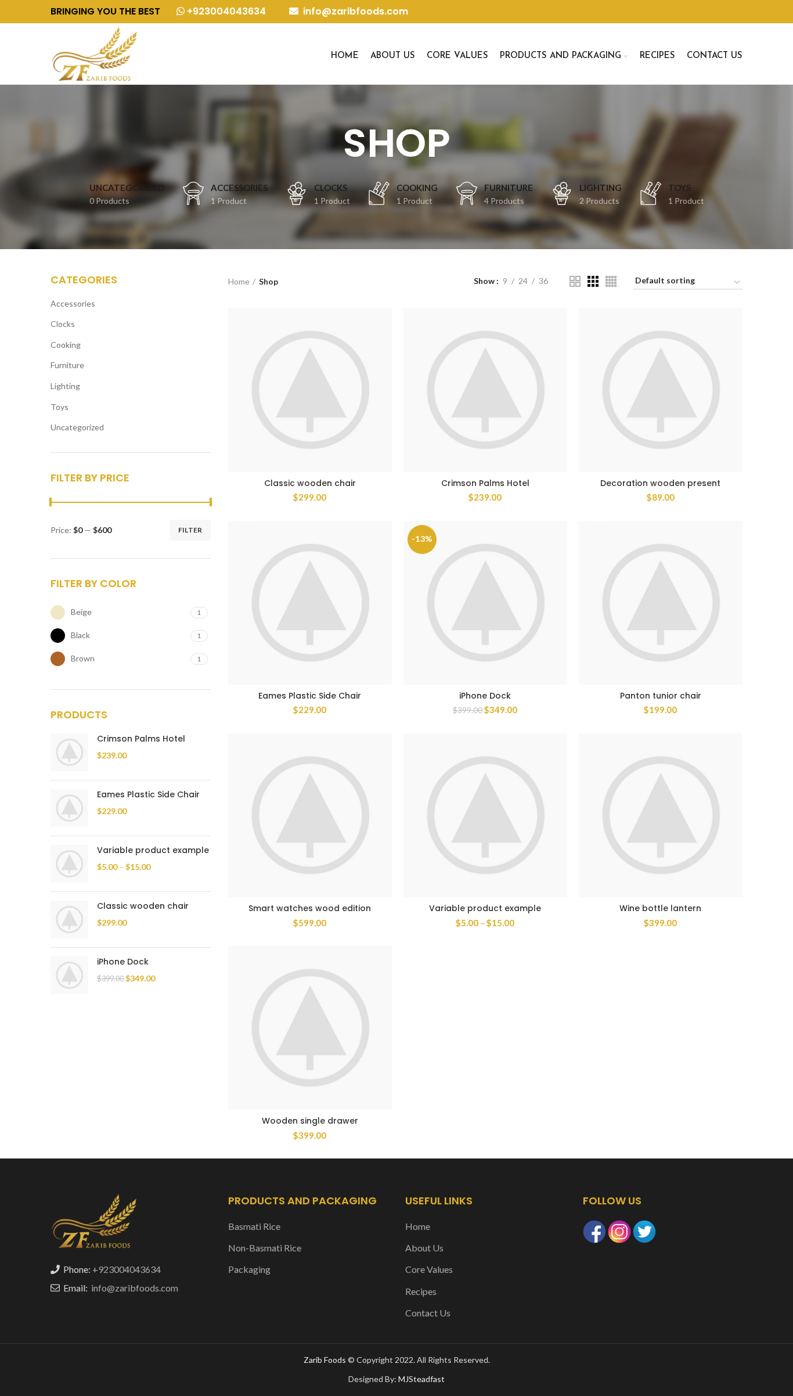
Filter (190, 530)
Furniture (67, 365)
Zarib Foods (326, 1360)
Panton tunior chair (660, 695)
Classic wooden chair (143, 906)
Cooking (66, 345)
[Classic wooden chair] (69, 919)
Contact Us (427, 1312)
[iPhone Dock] (69, 975)
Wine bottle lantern (660, 908)
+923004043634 (225, 11)
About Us (424, 1247)
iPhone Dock (123, 961)
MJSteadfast (421, 1379)
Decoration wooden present (660, 483)
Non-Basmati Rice (264, 1247)
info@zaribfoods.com (354, 11)
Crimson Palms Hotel (141, 738)
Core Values (429, 1269)
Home (239, 281)
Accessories (73, 303)
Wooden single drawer (310, 1121)
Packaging (249, 1269)
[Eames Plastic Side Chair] (69, 808)
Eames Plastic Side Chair (148, 794)
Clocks (63, 324)
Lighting (65, 386)
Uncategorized (77, 427)
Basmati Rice (254, 1226)
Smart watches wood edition (309, 908)
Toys (60, 407)
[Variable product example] (69, 864)
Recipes (421, 1291)
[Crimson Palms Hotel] (69, 752)
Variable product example (153, 850)
